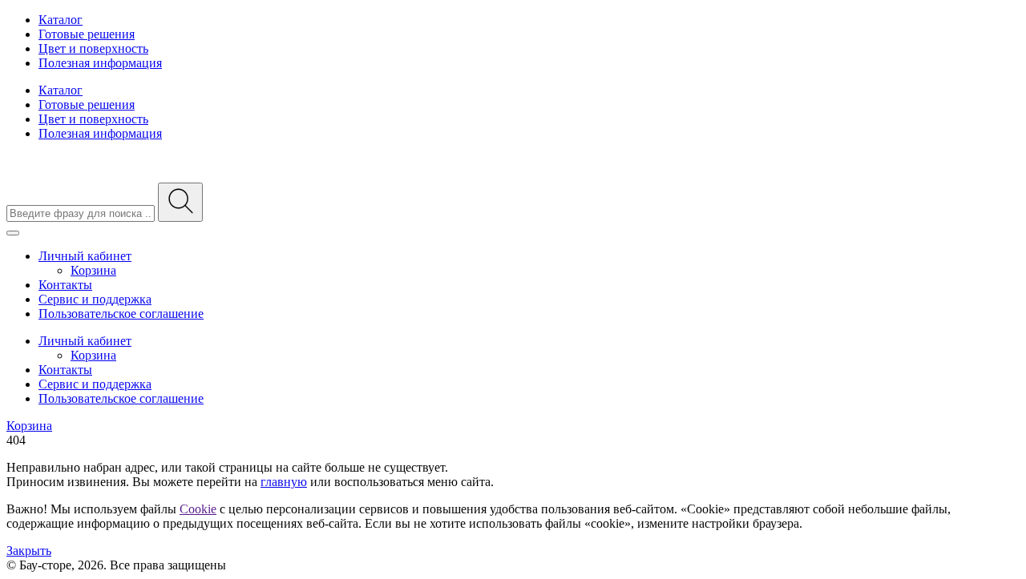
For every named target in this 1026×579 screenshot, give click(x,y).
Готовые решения (86, 34)
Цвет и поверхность (93, 48)
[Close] (12, 233)
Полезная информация (100, 63)
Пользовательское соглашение (121, 313)
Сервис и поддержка (94, 299)
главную (284, 482)
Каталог (60, 19)
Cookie (198, 509)
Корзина (93, 270)
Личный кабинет (84, 256)
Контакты (65, 285)
